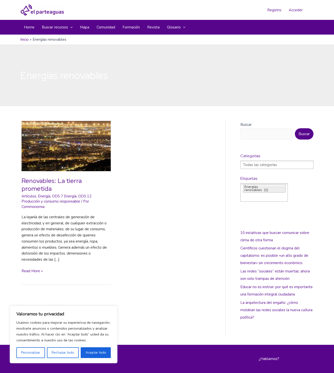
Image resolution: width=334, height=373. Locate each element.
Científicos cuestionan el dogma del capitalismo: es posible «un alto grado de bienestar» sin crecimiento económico (274, 255)
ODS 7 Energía (64, 196)
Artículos (29, 196)
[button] (70, 27)
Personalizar (30, 352)
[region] (63, 334)
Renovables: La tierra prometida (52, 185)
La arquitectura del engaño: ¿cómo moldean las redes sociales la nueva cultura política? (276, 310)
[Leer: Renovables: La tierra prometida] (66, 145)
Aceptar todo (96, 352)
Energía (44, 196)
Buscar (246, 124)
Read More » (32, 271)
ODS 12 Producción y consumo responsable (56, 199)
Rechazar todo (63, 352)
